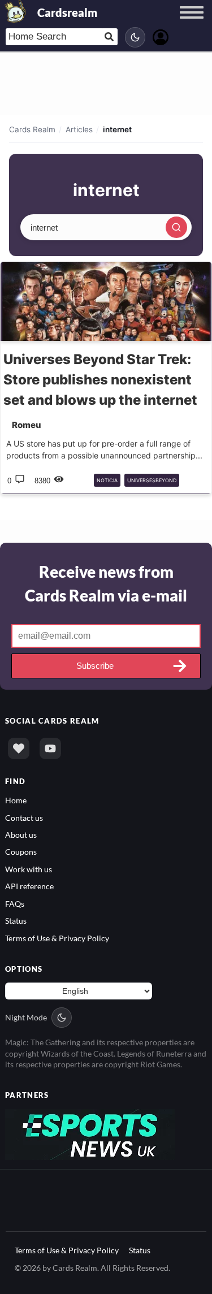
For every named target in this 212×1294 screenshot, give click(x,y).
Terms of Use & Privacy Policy (57, 938)
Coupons (21, 851)
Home (16, 800)
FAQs (14, 903)
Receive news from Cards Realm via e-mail (106, 583)
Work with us (28, 869)
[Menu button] (192, 23)
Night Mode (26, 1017)
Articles (79, 129)
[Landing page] (16, 11)
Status (16, 920)
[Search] (176, 227)
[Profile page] (160, 36)
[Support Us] (18, 748)
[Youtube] (50, 748)
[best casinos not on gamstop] (90, 1133)
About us (21, 834)
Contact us (24, 818)
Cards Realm (32, 129)
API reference (29, 886)
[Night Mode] (135, 37)
